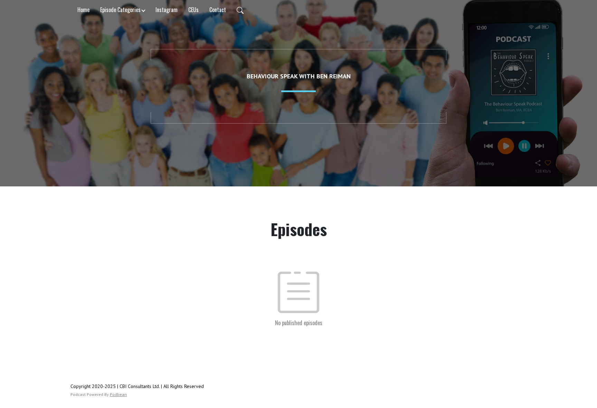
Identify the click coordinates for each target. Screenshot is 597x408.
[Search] (240, 10)
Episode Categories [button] (120, 10)
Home (83, 10)
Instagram (166, 10)
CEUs (193, 10)
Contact (217, 10)
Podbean (118, 394)
